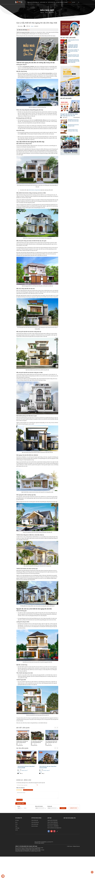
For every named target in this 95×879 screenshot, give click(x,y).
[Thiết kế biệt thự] (70, 145)
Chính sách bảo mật (34, 820)
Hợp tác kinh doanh (34, 826)
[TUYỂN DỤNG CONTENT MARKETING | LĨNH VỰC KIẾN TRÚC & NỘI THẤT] (63, 46)
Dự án (16, 822)
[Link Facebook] (49, 831)
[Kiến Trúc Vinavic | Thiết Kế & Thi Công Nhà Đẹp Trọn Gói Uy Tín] (18, 2)
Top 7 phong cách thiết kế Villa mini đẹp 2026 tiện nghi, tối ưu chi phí (51, 742)
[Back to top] (92, 872)
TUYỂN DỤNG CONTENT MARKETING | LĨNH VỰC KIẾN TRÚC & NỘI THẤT (73, 46)
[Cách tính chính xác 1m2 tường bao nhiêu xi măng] (63, 131)
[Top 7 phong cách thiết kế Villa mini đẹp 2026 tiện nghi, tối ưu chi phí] (51, 735)
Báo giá (65, 2)
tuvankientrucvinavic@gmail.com (55, 827)
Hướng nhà (49, 806)
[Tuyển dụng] (70, 28)
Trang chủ (29, 2)
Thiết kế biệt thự (43, 2)
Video (16, 826)
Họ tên (19, 806)
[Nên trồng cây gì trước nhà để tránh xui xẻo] (63, 126)
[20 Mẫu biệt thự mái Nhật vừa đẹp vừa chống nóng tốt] (22, 735)
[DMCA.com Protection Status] (47, 840)
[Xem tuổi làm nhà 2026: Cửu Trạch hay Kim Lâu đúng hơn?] (63, 51)
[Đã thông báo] (57, 843)
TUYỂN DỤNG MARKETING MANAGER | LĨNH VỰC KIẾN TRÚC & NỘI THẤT (73, 61)
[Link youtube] (51, 831)
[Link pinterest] (54, 831)
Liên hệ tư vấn (73, 808)
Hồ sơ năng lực (35, 2)
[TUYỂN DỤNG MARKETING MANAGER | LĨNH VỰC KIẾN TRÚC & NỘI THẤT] (63, 61)
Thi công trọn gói (60, 2)
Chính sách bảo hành (34, 824)
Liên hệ (73, 2)
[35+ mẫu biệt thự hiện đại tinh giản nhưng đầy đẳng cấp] (37, 735)
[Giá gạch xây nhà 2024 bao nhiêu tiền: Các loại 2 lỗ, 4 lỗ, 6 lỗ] (70, 106)
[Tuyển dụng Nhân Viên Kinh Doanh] (63, 41)
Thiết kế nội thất (51, 2)
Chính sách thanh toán (35, 822)
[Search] (78, 2)
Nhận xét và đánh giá (20, 787)
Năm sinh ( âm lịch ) (39, 806)
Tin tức (69, 2)
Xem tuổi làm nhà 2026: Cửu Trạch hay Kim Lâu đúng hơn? (73, 51)
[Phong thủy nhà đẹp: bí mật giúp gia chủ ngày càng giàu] (63, 56)
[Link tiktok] (57, 831)
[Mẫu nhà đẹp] (70, 81)
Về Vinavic (17, 820)
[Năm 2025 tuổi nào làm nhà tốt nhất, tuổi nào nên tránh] (63, 121)
